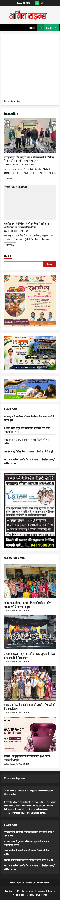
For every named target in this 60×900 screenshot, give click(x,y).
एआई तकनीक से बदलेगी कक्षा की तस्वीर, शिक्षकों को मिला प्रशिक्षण (29, 707)
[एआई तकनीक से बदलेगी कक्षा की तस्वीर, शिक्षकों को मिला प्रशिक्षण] (30, 683)
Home (12, 882)
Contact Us (30, 882)
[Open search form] (42, 3)
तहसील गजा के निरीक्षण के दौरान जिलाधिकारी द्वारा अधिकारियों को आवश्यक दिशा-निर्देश (30, 202)
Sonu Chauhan (10, 610)
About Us (20, 882)
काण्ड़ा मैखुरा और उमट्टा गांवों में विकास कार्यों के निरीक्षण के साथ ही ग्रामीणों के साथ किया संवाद (30, 135)
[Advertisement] (30, 68)
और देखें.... (11, 179)
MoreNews (31, 894)
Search (8, 256)
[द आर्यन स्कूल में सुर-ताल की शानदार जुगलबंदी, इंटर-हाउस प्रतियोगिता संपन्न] (30, 632)
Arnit (7, 231)
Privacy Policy (43, 882)
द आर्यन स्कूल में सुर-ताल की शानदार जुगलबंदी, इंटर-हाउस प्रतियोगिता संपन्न (30, 655)
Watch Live (51, 28)
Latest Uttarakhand (12, 164)
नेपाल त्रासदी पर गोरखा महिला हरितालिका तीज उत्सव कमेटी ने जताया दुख (27, 604)
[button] (3, 28)
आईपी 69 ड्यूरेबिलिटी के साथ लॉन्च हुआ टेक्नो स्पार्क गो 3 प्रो (28, 451)
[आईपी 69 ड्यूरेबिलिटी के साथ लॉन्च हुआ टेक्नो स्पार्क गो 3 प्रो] (30, 734)
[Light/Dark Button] (32, 28)
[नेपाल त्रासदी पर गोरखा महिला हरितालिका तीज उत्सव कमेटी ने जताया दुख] (30, 581)
